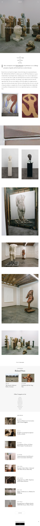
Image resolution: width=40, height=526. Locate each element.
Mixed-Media (20, 403)
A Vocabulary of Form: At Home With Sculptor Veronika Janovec (24, 445)
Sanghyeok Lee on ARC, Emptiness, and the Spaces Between (25, 480)
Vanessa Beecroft (19, 57)
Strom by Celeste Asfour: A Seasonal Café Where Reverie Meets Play (25, 468)
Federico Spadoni (20, 60)
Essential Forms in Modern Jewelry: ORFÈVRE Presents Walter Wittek (25, 504)
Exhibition (20, 399)
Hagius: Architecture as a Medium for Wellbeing (26, 492)
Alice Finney (20, 62)
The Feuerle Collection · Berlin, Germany (11, 386)
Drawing (20, 398)
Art (19, 24)
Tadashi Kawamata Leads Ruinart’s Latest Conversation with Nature (25, 456)
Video (20, 409)
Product (21, 501)
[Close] (38, 521)
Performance (20, 406)
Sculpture (24, 383)
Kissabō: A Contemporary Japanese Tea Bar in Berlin (25, 433)
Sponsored (20, 454)
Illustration (20, 401)
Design (18, 466)
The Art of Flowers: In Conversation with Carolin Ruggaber (25, 421)
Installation (22, 24)
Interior (21, 466)
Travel (6, 383)
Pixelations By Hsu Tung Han (27, 386)
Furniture (21, 478)
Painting (20, 405)
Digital (20, 397)
